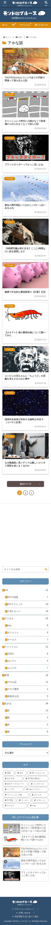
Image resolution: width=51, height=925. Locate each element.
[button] (45, 572)
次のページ (25, 484)
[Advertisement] (25, 535)
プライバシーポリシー (24, 909)
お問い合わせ (24, 913)
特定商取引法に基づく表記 (26, 916)
